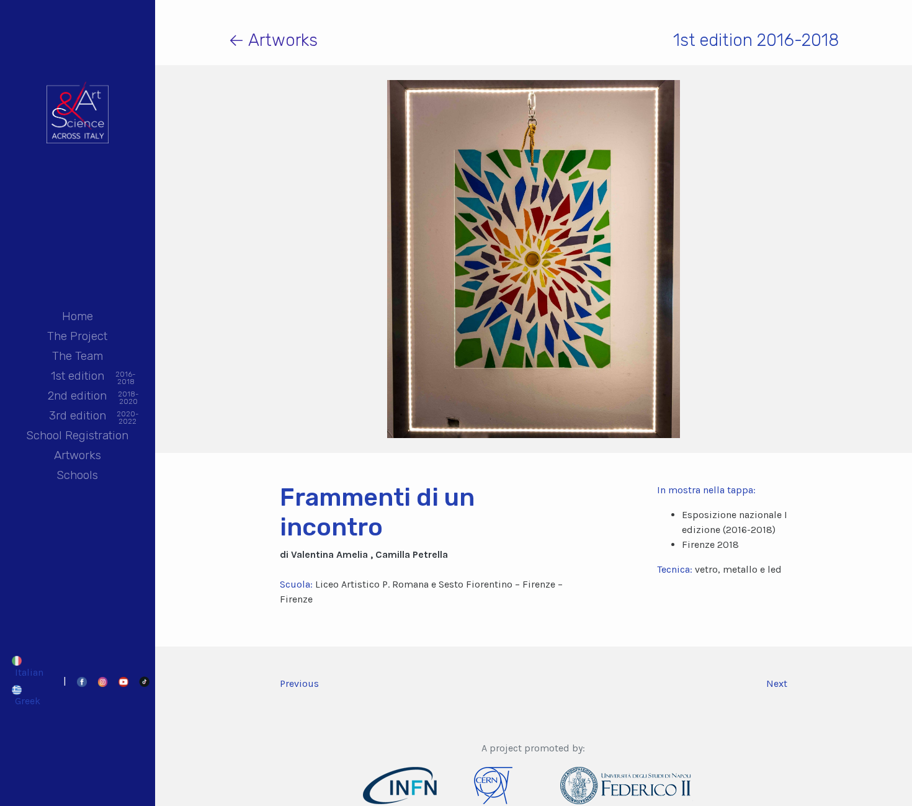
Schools (77, 475)
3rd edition (77, 416)
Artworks (77, 455)
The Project (77, 336)
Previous (299, 683)
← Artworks (273, 40)
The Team (77, 356)
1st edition (77, 377)
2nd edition (77, 396)
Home (77, 316)
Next (776, 683)
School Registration (77, 435)
